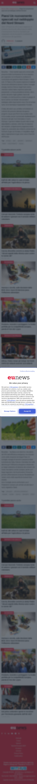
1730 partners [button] (13, 387)
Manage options (9, 411)
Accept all (27, 411)
